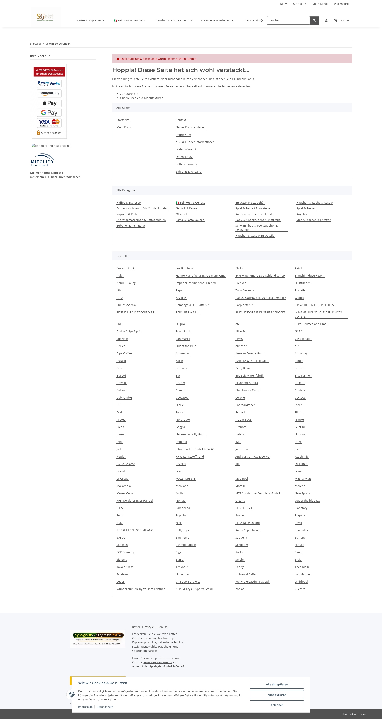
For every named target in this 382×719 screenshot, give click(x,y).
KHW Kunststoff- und (190, 456)
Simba (299, 552)
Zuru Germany (245, 290)
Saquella (241, 537)
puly (119, 523)
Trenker (240, 283)
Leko (238, 471)
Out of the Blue (186, 346)
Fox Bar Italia (184, 268)
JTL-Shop (361, 714)
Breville (122, 383)
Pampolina (183, 508)
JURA (120, 298)
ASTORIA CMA (126, 464)
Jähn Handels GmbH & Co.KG (195, 449)
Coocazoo (182, 397)
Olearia (240, 500)
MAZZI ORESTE (185, 478)
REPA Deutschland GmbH (311, 324)
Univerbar (182, 574)
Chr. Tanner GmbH (247, 390)
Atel (238, 324)
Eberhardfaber (245, 405)
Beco (120, 368)
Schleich (122, 545)
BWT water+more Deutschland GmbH (260, 275)
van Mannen (303, 574)
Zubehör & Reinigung (131, 225)
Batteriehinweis (186, 164)
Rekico (121, 346)
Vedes (121, 581)
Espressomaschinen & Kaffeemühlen (141, 220)
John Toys (241, 449)
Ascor (179, 361)
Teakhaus (182, 567)
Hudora (300, 434)
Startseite (299, 4)
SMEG (180, 559)
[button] (326, 20)
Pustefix (300, 290)
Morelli (240, 486)
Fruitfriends (303, 283)
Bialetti (121, 375)
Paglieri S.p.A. (126, 268)
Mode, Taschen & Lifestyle (313, 220)
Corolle (240, 397)
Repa (179, 290)
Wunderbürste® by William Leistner (141, 589)
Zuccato (300, 589)
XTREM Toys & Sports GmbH (194, 589)
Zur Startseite (129, 94)
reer (178, 523)
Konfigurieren (277, 694)
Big (178, 375)
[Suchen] (314, 20)
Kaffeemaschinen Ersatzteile (254, 214)
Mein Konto (320, 4)
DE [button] (282, 4)
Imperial (181, 442)
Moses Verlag (125, 493)
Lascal (121, 471)
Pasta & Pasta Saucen (190, 220)
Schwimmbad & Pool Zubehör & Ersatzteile (256, 228)
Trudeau (122, 574)
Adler (120, 275)
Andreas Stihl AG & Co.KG (252, 456)
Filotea (121, 419)
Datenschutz (105, 706)
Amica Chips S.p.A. (129, 331)
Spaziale (122, 338)
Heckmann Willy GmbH (191, 434)
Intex (298, 442)
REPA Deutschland (247, 523)
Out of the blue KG (307, 500)
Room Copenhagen (248, 530)
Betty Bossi (242, 368)
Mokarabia (124, 486)
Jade (119, 449)
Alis (297, 346)
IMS (237, 442)
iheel (120, 442)
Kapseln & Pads (127, 214)
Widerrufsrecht (186, 149)
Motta (180, 493)
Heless (239, 434)
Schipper (301, 537)
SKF (119, 324)
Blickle (239, 268)
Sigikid (239, 552)
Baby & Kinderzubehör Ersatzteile (257, 220)
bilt (237, 464)
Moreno (300, 486)
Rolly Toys (182, 530)
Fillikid (299, 412)
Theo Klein (302, 567)
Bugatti (299, 383)
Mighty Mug (303, 478)
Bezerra (181, 464)
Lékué (299, 471)
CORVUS (300, 397)
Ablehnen (277, 705)
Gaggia (180, 427)
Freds (120, 427)
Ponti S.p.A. (183, 331)
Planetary (301, 508)
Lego (179, 471)
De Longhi (301, 464)
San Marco (183, 338)
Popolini (181, 515)
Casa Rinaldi (303, 338)
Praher (239, 515)
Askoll (299, 268)
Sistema (122, 559)
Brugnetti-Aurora (246, 383)
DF (118, 405)
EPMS (239, 338)
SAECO (121, 537)
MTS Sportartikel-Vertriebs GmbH (257, 493)
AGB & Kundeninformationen (195, 142)
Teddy (239, 567)
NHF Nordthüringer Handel (135, 500)
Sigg (178, 552)
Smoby (239, 559)
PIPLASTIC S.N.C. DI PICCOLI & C (316, 305)
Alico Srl (240, 331)
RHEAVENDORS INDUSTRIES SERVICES (260, 312)
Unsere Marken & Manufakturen (141, 98)
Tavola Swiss (125, 567)
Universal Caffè (245, 574)
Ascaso (121, 361)
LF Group (123, 478)
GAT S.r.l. (301, 331)
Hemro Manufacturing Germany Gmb (201, 275)
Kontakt (181, 120)
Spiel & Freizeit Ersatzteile (252, 208)
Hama (120, 434)
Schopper (241, 545)
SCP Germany (125, 552)
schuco (299, 545)
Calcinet (122, 390)
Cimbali (300, 390)
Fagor (179, 412)
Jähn (120, 290)
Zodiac (239, 589)
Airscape (241, 346)
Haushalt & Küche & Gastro (314, 202)
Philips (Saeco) (126, 305)
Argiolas (181, 298)
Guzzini (300, 427)
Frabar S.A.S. (243, 419)
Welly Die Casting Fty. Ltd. (252, 581)
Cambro (181, 390)
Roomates (301, 530)
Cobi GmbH (124, 397)
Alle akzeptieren (277, 684)
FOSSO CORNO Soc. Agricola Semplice (260, 298)
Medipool (241, 478)
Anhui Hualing (126, 283)
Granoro (240, 427)
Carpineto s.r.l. (245, 305)
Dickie (180, 405)
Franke (299, 419)
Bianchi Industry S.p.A (309, 275)
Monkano (182, 486)
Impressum (85, 706)
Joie (297, 449)
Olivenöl (181, 214)
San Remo (182, 537)
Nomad (181, 500)
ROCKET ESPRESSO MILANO (135, 530)
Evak (120, 412)
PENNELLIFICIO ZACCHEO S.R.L (137, 312)
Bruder (180, 383)
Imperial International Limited (196, 283)
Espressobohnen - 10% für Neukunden (142, 208)
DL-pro (180, 324)
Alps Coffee (124, 353)
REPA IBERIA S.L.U (187, 312)
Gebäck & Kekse (186, 208)
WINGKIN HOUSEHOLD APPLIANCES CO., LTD (318, 314)
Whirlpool (301, 581)
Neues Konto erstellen (191, 127)
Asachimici (302, 456)
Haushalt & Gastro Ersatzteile (254, 235)
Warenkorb (341, 4)
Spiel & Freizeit (306, 208)
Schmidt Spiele (186, 545)
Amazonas (183, 353)
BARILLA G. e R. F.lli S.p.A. (252, 361)
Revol (298, 523)
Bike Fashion (303, 375)
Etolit (298, 405)
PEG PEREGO (243, 508)
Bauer (299, 361)
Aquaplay (301, 353)
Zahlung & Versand (188, 171)
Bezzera (300, 368)
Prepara (300, 515)
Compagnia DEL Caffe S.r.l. (193, 305)
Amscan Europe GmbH (250, 353)
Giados (299, 298)
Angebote (302, 214)
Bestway (181, 368)
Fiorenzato (183, 419)
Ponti (120, 515)
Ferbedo (240, 412)
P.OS (120, 508)
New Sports (302, 493)
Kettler (121, 456)
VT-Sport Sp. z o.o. (188, 581)
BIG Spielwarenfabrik (249, 375)
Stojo (298, 559)
